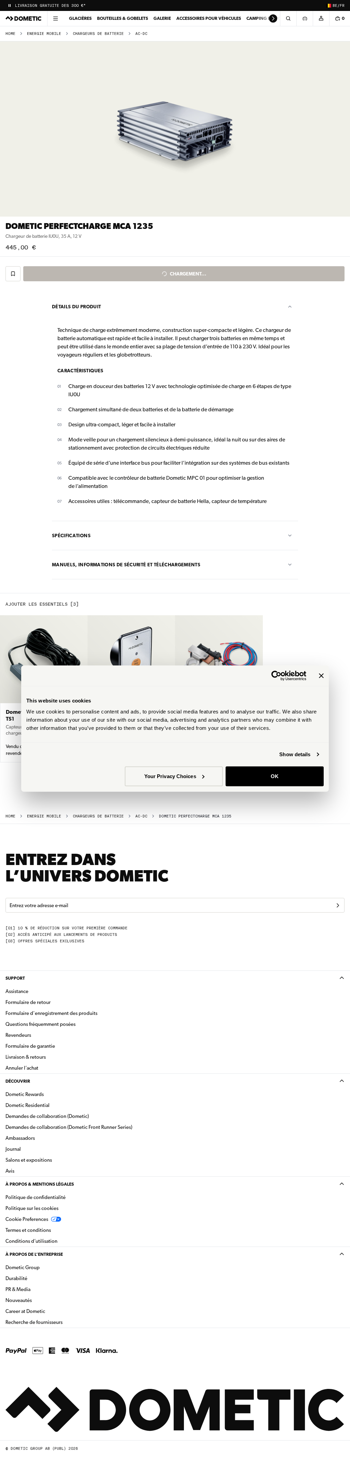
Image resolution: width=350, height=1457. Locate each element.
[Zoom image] (175, 129)
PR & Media (39, 1289)
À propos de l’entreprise (34, 1254)
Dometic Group (44, 1267)
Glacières (80, 18)
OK (275, 776)
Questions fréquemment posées (40, 1024)
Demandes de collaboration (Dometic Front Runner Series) (68, 1127)
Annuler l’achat (21, 1068)
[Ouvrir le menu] (55, 18)
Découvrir (17, 1081)
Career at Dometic (46, 1311)
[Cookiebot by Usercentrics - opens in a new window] (276, 676)
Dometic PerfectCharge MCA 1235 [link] (195, 816)
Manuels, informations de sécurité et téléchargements (126, 564)
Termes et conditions (28, 1230)
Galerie (162, 18)
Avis (9, 1171)
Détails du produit (76, 306)
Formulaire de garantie (30, 1046)
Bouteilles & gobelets (122, 18)
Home (10, 34)
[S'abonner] (338, 905)
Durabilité (16, 1278)
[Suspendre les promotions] (9, 5)
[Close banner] (321, 675)
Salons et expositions (28, 1160)
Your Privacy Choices (170, 776)
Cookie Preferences (26, 1219)
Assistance (16, 991)
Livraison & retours (25, 1057)
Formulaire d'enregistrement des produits (51, 1013)
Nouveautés (40, 1300)
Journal (13, 1149)
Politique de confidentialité (35, 1197)
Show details (294, 754)
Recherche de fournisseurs (34, 1322)
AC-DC (141, 34)
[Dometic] (23, 18)
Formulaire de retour (28, 1002)
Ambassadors (20, 1138)
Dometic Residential (49, 1105)
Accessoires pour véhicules (208, 18)
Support (15, 978)
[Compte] (321, 18)
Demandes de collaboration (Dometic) (47, 1116)
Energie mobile (44, 34)
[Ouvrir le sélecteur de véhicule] (304, 18)
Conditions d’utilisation (31, 1241)
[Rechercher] (288, 18)
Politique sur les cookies (31, 1208)
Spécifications (71, 535)
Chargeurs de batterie (98, 34)
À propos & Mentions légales (39, 1184)
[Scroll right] (273, 18)
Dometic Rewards (24, 1094)
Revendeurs (18, 1035)
